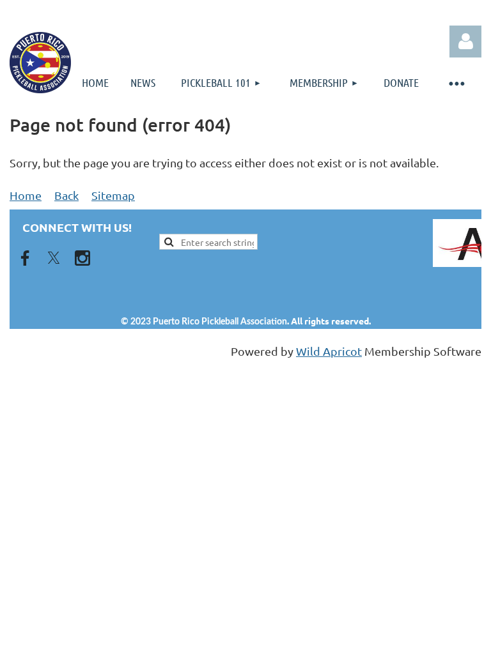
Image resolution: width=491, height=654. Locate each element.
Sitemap (113, 195)
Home (26, 195)
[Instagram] (82, 258)
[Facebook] (25, 258)
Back (66, 195)
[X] (54, 258)
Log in (465, 41)
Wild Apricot (329, 351)
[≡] (455, 82)
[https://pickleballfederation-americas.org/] (381, 243)
